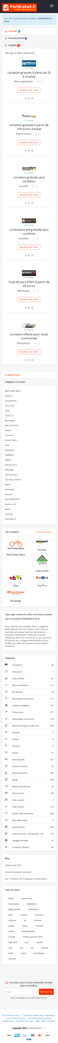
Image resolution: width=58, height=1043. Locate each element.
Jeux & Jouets (33, 759)
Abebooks (9, 489)
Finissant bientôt (17, 38)
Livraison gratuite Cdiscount (18, 872)
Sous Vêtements (33, 820)
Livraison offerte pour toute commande (29, 336)
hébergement (28, 931)
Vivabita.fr (9, 450)
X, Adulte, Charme (33, 847)
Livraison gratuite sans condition (29, 179)
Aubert (8, 430)
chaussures (13, 903)
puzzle (40, 942)
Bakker (8, 459)
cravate (11, 936)
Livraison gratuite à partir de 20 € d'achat (29, 74)
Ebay (7, 410)
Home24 (9, 514)
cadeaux (12, 920)
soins (23, 953)
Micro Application (24, 81)
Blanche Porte (11, 425)
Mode (33, 779)
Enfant (33, 739)
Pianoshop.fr (24, 343)
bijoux (25, 925)
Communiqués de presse (39, 1018)
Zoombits (24, 238)
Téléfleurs (9, 455)
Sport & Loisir (33, 827)
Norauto (9, 494)
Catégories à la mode (15, 382)
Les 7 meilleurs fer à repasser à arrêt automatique (29, 878)
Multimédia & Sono (33, 786)
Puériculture (33, 806)
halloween (33, 909)
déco (10, 914)
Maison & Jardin (33, 773)
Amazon (9, 395)
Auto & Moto (33, 678)
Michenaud (24, 290)
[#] (10, 1035)
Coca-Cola (9, 405)
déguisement (14, 909)
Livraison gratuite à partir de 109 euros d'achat (29, 127)
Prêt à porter (33, 800)
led (21, 947)
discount (39, 914)
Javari (7, 509)
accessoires (26, 898)
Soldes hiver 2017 (13, 865)
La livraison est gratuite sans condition (29, 231)
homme (37, 920)
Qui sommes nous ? (11, 1015)
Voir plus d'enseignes (44, 532)
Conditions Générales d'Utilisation (39, 1015)
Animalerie (33, 665)
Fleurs (33, 752)
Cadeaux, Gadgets (33, 705)
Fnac (7, 445)
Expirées (13, 45)
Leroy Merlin (11, 400)
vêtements (32, 903)
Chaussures (33, 712)
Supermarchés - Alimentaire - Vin (33, 833)
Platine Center (24, 133)
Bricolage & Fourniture (33, 698)
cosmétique (39, 953)
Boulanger (10, 420)
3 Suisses (9, 435)
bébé (10, 953)
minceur (12, 958)
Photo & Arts (33, 793)
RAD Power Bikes (13, 391)
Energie (33, 732)
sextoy (11, 931)
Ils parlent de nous (25, 1021)
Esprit (7, 484)
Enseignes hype (12, 375)
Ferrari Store (11, 440)
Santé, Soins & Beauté (33, 813)
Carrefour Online (13, 479)
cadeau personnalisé (33, 936)
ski (25, 920)
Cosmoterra (10, 519)
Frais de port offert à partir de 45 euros (29, 284)
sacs (10, 947)
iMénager (9, 469)
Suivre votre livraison (16, 1018)
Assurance (33, 671)
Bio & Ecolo (33, 692)
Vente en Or (10, 504)
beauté (44, 947)
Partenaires (8, 1021)
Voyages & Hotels (33, 840)
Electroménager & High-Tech (33, 725)
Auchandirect (11, 474)
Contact (50, 1021)
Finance (33, 746)
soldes (11, 925)
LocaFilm (24, 186)
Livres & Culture (33, 766)
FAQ (43, 1021)
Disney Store (11, 464)
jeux (27, 942)
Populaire (14, 31)
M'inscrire (46, 991)
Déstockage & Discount (33, 719)
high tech (12, 942)
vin (32, 947)
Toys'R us (9, 415)
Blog (37, 1021)
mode (11, 898)
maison (24, 914)
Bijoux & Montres (33, 685)
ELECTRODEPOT (12, 499)
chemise (40, 925)
